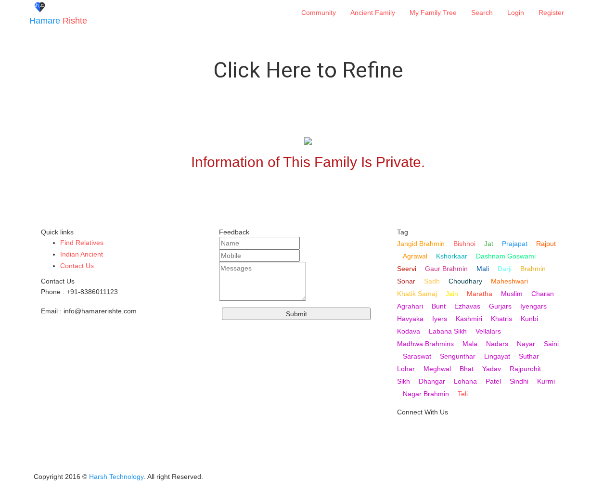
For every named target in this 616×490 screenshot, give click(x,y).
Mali (482, 268)
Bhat (467, 369)
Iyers (439, 318)
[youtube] (404, 432)
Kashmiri (469, 318)
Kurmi (546, 381)
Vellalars (488, 331)
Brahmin (533, 268)
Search (482, 12)
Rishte (58, 21)
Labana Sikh (448, 331)
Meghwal (437, 369)
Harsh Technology (116, 476)
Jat (488, 243)
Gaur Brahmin (446, 268)
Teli (463, 394)
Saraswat (417, 356)
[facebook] (404, 462)
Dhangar (432, 381)
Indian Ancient (81, 254)
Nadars (497, 344)
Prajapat (514, 243)
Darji (505, 268)
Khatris (501, 318)
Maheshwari (509, 281)
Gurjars (500, 306)
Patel (493, 381)
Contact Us (77, 266)
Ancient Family (372, 12)
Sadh (432, 281)
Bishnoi (464, 243)
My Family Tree (433, 12)
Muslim (512, 293)
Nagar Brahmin (426, 394)
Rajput (546, 243)
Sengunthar (457, 356)
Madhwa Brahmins (425, 344)
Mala (469, 344)
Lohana (465, 381)
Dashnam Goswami (506, 256)
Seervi (406, 268)
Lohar (406, 369)
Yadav (491, 369)
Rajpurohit (525, 369)
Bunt (439, 306)
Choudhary (465, 281)
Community (318, 12)
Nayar (526, 344)
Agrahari (410, 306)
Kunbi (529, 318)
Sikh (403, 381)
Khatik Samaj (417, 293)
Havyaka (410, 318)
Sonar (406, 281)
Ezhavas (467, 306)
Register (551, 12)
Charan (542, 293)
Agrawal (415, 256)
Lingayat (497, 356)
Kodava (408, 331)
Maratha (479, 293)
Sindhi (519, 381)
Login (515, 12)
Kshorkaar (451, 256)
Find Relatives (81, 242)
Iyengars (533, 306)
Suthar (529, 356)
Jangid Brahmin (421, 243)
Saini (551, 344)
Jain (452, 293)
